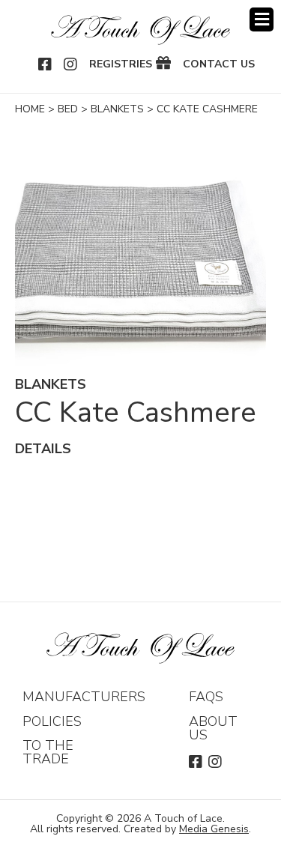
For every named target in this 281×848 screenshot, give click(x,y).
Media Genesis (214, 829)
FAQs (206, 697)
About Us (213, 728)
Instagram (71, 64)
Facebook (45, 64)
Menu (262, 19)
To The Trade (47, 752)
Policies (52, 721)
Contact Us (219, 64)
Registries (120, 64)
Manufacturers (83, 697)
